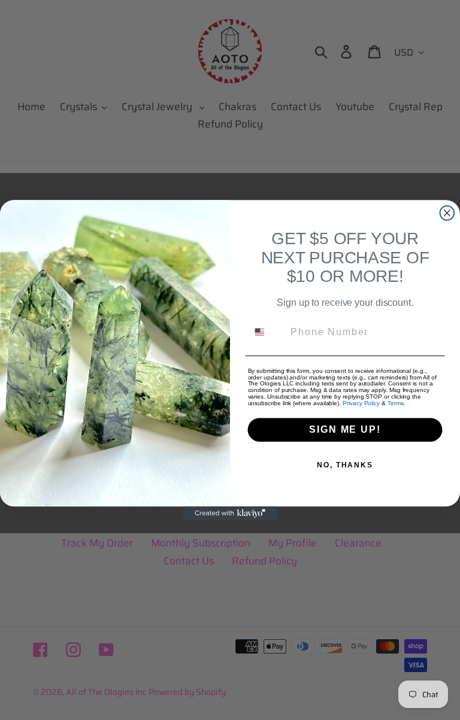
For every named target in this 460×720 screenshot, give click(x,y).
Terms (396, 403)
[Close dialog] (447, 213)
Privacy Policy (361, 403)
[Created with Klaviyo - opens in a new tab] (230, 513)
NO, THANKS (345, 465)
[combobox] (267, 331)
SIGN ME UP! (344, 429)
